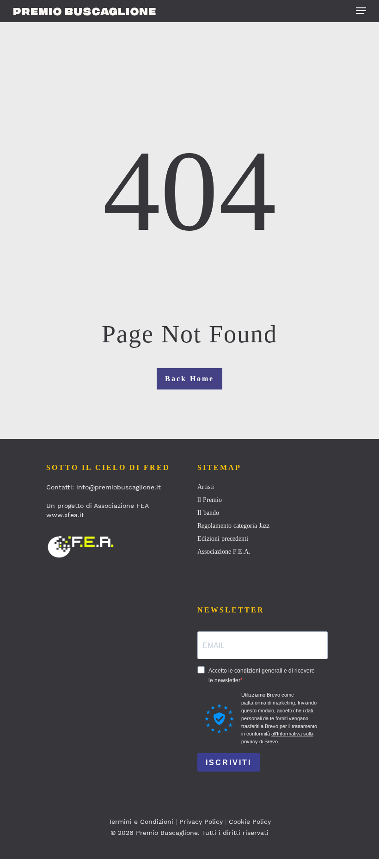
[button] (361, 10)
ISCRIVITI (228, 762)
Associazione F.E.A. (224, 551)
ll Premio (209, 499)
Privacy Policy (201, 821)
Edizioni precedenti (222, 538)
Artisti (205, 486)
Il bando (208, 512)
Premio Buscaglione (84, 11)
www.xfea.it (65, 515)
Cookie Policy (250, 821)
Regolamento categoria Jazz (233, 525)
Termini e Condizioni (141, 821)
